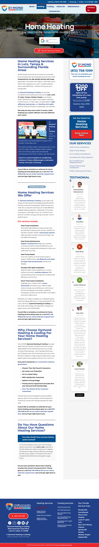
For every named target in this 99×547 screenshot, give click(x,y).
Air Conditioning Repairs (80, 154)
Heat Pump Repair (77, 150)
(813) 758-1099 (33, 470)
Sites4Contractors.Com (66, 545)
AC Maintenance (63, 510)
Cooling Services (63, 507)
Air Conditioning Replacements (77, 161)
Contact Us (91, 8)
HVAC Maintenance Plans (80, 171)
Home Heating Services (42, 507)
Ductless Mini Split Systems (81, 157)
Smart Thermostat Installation (77, 166)
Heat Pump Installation (79, 147)
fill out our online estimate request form (39, 174)
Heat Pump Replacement (42, 518)
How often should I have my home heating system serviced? (38, 438)
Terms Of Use (24, 537)
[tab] (37, 438)
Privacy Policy (12, 537)
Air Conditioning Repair (64, 513)
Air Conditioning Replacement (64, 517)
